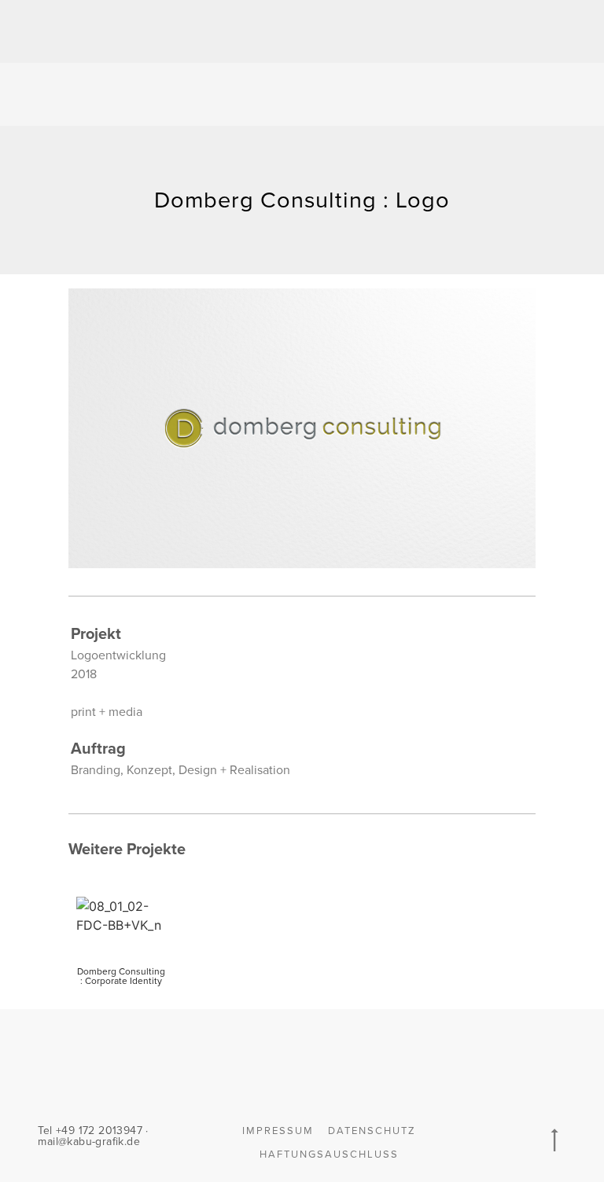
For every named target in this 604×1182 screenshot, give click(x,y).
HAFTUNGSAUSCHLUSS (329, 1154)
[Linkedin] (552, 1056)
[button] (519, 95)
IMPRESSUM (278, 1131)
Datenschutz (372, 1131)
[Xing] (455, 1056)
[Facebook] (487, 1056)
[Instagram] (520, 1056)
